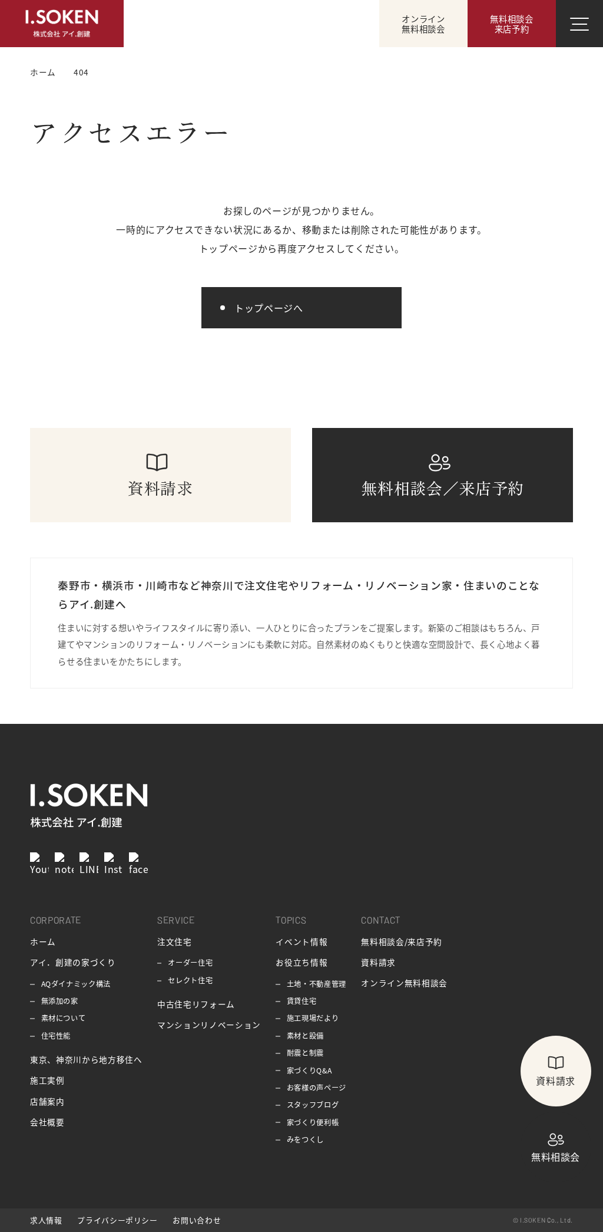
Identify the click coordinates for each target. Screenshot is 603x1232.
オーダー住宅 (190, 962)
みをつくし (305, 1139)
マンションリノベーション (209, 1024)
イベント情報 (301, 941)
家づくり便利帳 (313, 1122)
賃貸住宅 (302, 1001)
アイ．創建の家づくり (72, 962)
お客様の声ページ (316, 1087)
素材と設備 (305, 1035)
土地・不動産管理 (316, 984)
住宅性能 (56, 1035)
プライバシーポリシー (117, 1220)
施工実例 (47, 1080)
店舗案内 (47, 1101)
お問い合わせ (197, 1220)
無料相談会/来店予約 (401, 941)
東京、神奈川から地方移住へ (86, 1059)
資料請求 (378, 962)
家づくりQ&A (309, 1070)
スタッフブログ (313, 1104)
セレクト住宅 (190, 980)
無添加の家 (59, 1001)
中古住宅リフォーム (196, 1004)
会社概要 (47, 1122)
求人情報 (46, 1220)
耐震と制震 (305, 1052)
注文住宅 (174, 941)
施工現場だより (313, 1018)
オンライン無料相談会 (404, 983)
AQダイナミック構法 (76, 984)
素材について (63, 1018)
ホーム (43, 941)
